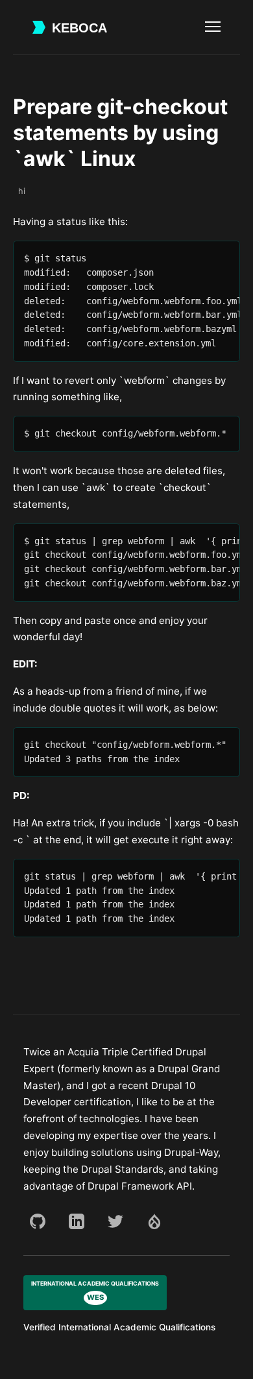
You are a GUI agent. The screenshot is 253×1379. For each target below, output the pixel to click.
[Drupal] (154, 1221)
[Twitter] (115, 1221)
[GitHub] (37, 1221)
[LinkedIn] (76, 1221)
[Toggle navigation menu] (213, 27)
